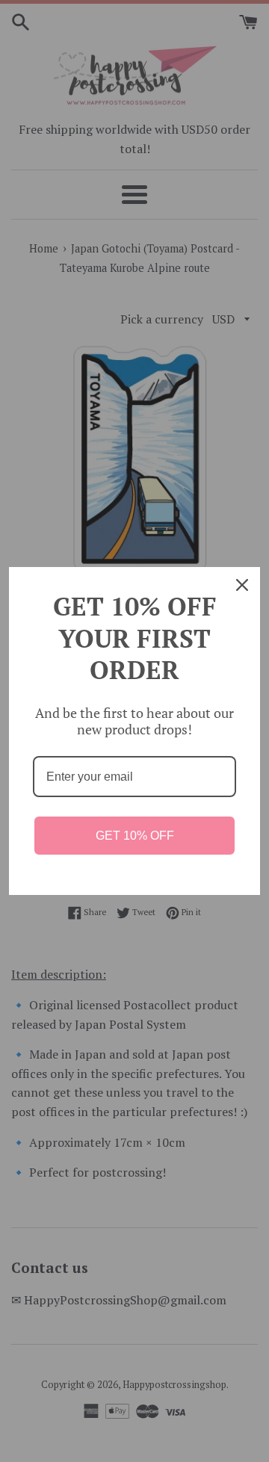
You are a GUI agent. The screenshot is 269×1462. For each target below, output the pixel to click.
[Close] (242, 585)
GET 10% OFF (135, 835)
